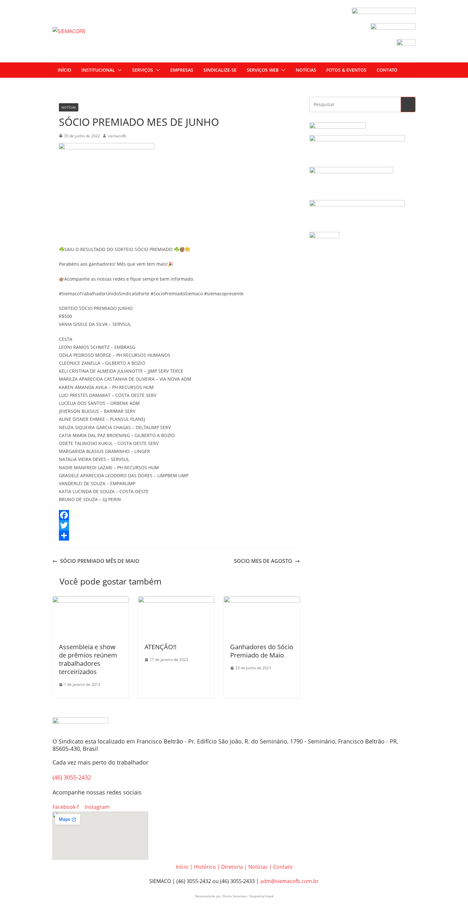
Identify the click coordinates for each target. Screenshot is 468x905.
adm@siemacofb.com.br (289, 881)
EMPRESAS (181, 70)
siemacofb (117, 136)
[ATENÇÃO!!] (176, 600)
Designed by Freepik (261, 896)
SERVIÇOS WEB (263, 70)
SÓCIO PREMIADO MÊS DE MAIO (99, 560)
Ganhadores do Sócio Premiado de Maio (261, 651)
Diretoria (232, 866)
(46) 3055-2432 (72, 777)
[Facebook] (176, 515)
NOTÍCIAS (306, 70)
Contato (283, 866)
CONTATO (387, 70)
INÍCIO (64, 70)
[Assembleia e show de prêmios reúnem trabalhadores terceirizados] (91, 600)
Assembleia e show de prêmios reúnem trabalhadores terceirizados (88, 659)
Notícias (68, 107)
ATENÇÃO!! (160, 647)
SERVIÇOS (142, 70)
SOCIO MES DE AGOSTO (263, 560)
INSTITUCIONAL (98, 70)
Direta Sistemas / (236, 896)
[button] (118, 70)
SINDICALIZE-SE (220, 70)
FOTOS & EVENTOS (346, 70)
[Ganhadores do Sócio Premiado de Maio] (262, 600)
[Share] (176, 535)
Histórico (205, 866)
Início (182, 866)
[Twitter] (176, 525)
